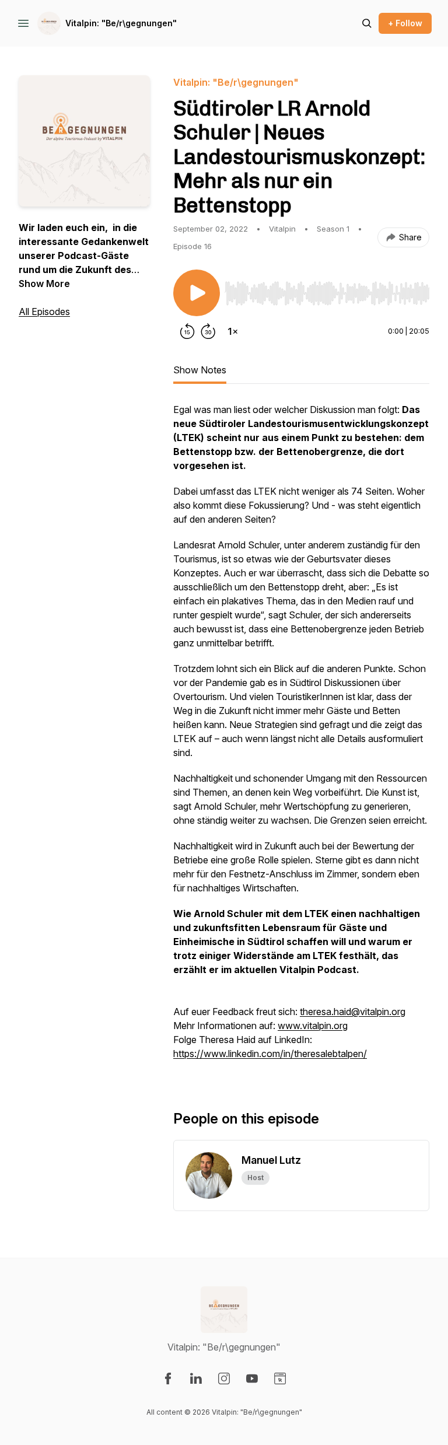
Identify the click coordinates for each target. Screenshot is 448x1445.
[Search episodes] (367, 23)
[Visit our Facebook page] (168, 1378)
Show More (44, 283)
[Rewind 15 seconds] (187, 331)
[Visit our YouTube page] (252, 1378)
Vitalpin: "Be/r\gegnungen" (121, 23)
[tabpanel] (301, 737)
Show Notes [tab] (199, 370)
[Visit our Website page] (280, 1378)
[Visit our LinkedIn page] (196, 1378)
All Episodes (44, 311)
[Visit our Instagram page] (224, 1378)
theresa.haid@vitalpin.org (352, 1011)
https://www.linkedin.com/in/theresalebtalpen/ (270, 1053)
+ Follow (405, 23)
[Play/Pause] (196, 293)
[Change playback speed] (232, 331)
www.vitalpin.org (313, 1025)
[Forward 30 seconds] (208, 331)
